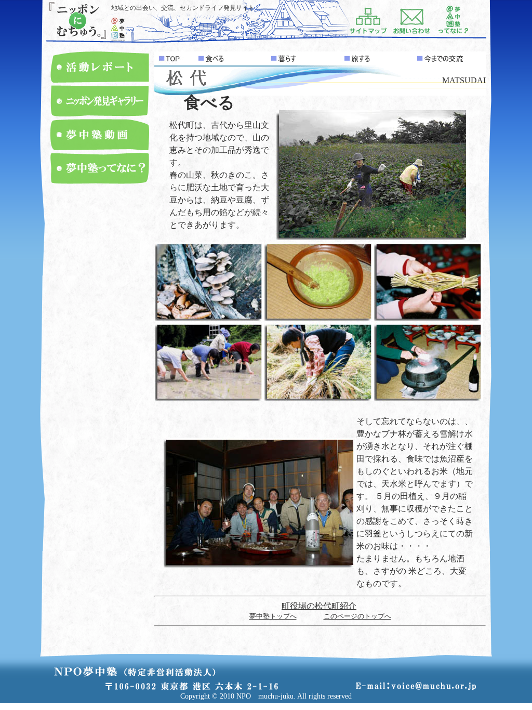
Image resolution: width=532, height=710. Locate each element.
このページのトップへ (357, 616)
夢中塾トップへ (273, 616)
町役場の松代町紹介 (319, 605)
